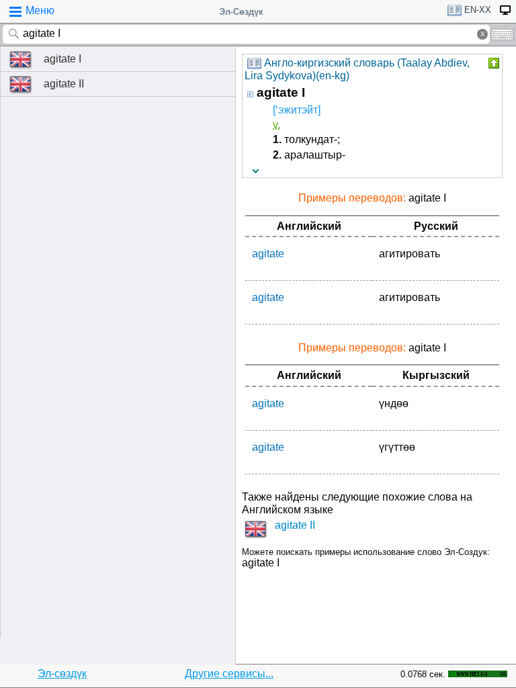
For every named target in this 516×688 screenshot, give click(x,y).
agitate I (62, 58)
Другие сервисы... (229, 673)
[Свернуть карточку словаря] (492, 63)
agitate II (64, 83)
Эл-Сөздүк (241, 12)
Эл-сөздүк (62, 673)
